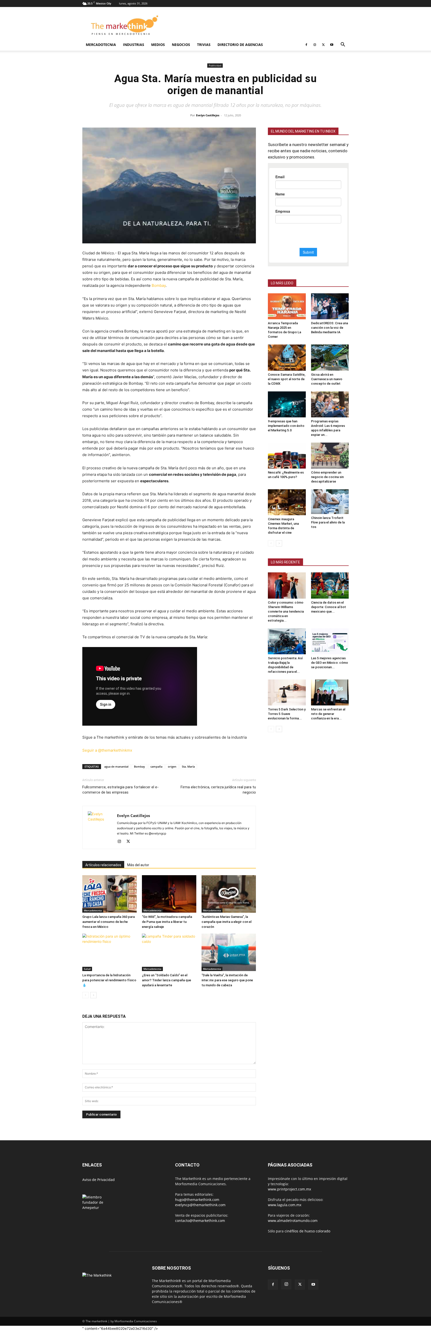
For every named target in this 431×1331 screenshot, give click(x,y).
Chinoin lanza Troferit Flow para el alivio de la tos (328, 522)
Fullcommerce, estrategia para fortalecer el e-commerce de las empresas (120, 790)
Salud (87, 969)
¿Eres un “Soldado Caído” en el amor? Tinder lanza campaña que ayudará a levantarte (166, 981)
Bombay (159, 285)
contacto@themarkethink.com (200, 1221)
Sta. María (188, 767)
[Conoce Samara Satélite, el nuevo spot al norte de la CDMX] (287, 357)
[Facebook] (306, 45)
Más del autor (138, 865)
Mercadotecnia (101, 44)
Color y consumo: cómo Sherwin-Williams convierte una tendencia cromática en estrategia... (286, 611)
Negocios (181, 44)
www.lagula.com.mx (284, 1205)
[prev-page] (85, 996)
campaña (156, 767)
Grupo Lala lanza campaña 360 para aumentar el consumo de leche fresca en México (108, 922)
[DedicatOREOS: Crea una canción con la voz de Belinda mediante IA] (330, 306)
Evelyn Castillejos (207, 115)
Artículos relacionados (103, 865)
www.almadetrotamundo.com (293, 1221)
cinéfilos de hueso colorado (307, 1231)
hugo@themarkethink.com (197, 1200)
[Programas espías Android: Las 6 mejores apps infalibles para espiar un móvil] (330, 404)
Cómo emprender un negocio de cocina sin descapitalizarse (327, 477)
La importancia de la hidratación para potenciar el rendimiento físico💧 (109, 981)
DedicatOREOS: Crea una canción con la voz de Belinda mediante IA (329, 327)
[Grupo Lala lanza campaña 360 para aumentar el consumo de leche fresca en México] (109, 894)
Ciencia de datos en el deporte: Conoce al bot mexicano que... (328, 607)
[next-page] (93, 996)
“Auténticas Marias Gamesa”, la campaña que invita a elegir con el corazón (226, 922)
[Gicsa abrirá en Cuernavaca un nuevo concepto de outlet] (330, 357)
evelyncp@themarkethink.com (200, 1205)
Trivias (204, 44)
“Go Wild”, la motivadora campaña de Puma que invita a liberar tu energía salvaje (167, 922)
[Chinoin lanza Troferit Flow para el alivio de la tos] (330, 501)
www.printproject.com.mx (289, 1189)
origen (172, 767)
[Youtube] (331, 45)
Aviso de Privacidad (98, 1180)
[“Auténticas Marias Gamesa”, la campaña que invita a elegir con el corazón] (229, 894)
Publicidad (215, 65)
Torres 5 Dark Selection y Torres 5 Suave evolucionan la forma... (287, 713)
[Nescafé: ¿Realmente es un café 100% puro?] (287, 456)
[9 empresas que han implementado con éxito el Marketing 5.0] (287, 404)
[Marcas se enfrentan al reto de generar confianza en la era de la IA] (330, 692)
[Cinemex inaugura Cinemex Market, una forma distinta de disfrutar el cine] (287, 502)
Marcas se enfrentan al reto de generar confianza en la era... (328, 713)
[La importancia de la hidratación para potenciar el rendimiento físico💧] (109, 953)
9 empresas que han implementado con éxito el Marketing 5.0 (286, 425)
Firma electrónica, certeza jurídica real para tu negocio (218, 790)
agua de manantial (116, 767)
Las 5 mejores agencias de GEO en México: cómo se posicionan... (329, 662)
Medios (158, 44)
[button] (343, 45)
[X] (323, 45)
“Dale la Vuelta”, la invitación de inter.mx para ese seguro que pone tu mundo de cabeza (227, 981)
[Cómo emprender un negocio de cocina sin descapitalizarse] (330, 456)
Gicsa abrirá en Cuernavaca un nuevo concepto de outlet (326, 379)
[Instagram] (315, 45)
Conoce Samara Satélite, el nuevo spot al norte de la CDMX (286, 379)
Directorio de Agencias (240, 44)
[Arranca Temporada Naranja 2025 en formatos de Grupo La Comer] (287, 306)
